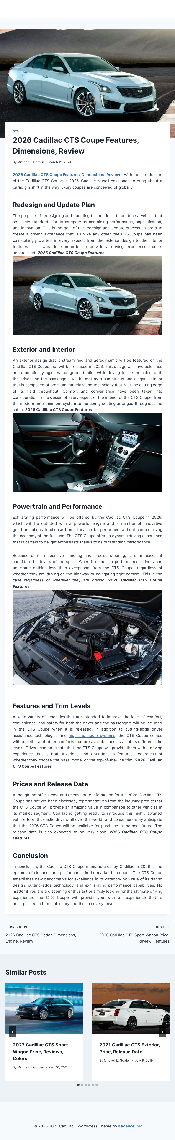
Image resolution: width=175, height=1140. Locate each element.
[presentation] (44, 1008)
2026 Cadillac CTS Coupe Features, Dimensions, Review (66, 174)
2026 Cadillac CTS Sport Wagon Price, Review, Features (134, 934)
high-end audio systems (92, 735)
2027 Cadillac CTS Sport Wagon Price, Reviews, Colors (40, 1051)
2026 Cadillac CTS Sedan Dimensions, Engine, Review (40, 934)
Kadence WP (130, 1126)
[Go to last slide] (12, 1031)
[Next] (162, 1031)
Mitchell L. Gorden (30, 162)
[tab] (78, 1085)
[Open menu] (165, 9)
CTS (16, 131)
